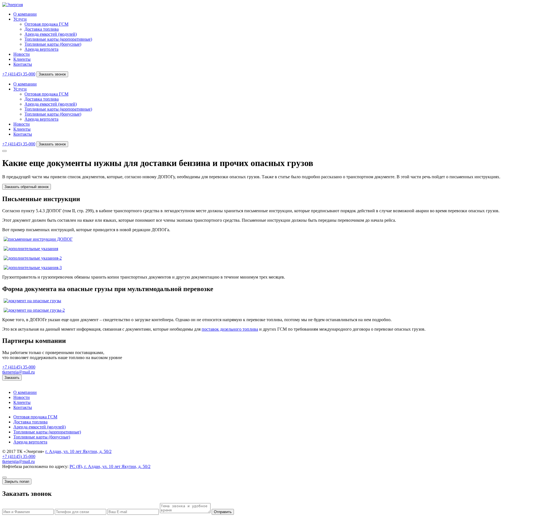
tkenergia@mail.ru (18, 372)
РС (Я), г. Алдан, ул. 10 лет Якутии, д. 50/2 (110, 466)
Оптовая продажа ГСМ (46, 24)
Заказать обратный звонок (26, 187)
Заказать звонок (52, 74)
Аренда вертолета (41, 49)
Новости (21, 54)
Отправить (223, 512)
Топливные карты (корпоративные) (58, 39)
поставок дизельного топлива (230, 329)
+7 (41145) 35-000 (18, 74)
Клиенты (22, 59)
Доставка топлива (41, 29)
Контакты (22, 64)
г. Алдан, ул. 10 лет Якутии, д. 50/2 (78, 451)
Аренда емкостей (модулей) (50, 34)
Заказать (11, 377)
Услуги (20, 19)
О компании (25, 14)
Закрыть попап (16, 481)
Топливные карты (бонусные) (52, 44)
